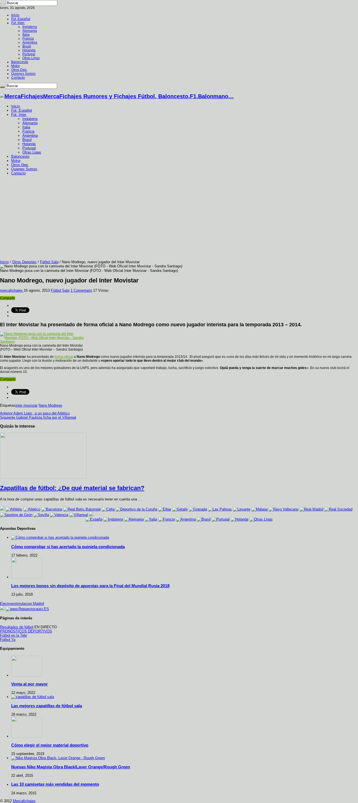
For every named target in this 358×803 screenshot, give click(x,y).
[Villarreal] (78, 515)
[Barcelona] (51, 509)
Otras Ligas (31, 58)
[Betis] (82, 509)
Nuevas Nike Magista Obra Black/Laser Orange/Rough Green (70, 766)
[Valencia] (59, 515)
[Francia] (166, 519)
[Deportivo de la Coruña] (136, 509)
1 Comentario (81, 290)
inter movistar (26, 405)
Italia (26, 35)
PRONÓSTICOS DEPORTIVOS (26, 631)
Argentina (29, 42)
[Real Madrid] (311, 509)
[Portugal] (221, 519)
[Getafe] (180, 509)
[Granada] (198, 509)
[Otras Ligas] (261, 519)
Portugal (28, 54)
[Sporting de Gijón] (16, 515)
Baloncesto (19, 62)
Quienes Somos (23, 74)
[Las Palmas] (220, 509)
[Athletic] (14, 509)
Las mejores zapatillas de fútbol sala (46, 705)
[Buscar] (2, 4)
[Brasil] (204, 519)
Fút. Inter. (18, 23)
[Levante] (241, 509)
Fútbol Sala (49, 262)
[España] (94, 519)
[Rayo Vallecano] (283, 509)
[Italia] (151, 519)
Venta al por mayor (29, 684)
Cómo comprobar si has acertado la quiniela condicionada (68, 546)
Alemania (29, 31)
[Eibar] (164, 509)
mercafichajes (12, 290)
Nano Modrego (50, 405)
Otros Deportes (24, 262)
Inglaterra (29, 27)
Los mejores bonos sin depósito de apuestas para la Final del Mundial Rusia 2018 (90, 585)
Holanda (29, 50)
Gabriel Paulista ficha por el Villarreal (38, 417)
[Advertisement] (179, 218)
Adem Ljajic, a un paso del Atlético (35, 413)
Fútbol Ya (7, 639)
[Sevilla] (41, 515)
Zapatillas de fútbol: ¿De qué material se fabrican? (72, 488)
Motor (15, 66)
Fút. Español (20, 19)
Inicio (15, 15)
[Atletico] (31, 509)
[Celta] (108, 509)
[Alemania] (134, 519)
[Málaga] (259, 509)
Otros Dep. (19, 70)
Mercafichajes (24, 801)
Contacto (18, 78)
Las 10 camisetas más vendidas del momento (55, 784)
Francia (28, 38)
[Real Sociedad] (338, 509)
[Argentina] (186, 519)
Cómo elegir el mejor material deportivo (49, 745)
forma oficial (64, 357)
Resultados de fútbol (16, 627)
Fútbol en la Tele (13, 635)
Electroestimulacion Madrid (22, 603)
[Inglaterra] (113, 519)
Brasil (26, 46)
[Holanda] (239, 519)
